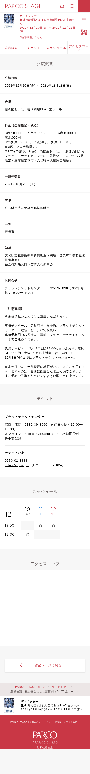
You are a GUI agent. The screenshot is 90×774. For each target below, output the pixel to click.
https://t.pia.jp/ (17, 465)
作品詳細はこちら (31, 37)
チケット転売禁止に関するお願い (63, 722)
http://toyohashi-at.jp (42, 433)
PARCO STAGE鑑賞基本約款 (25, 722)
